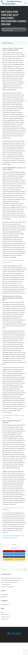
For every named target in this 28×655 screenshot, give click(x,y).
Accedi (2, 612)
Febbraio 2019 (4, 596)
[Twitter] (14, 554)
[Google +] (14, 559)
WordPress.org (4, 618)
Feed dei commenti (5, 616)
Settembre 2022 (4, 594)
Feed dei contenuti (5, 614)
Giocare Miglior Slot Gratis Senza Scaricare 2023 (11, 578)
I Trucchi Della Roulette (6, 584)
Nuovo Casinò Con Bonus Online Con (9, 582)
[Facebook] (14, 557)
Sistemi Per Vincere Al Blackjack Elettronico (10, 580)
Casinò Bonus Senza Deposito (7, 586)
